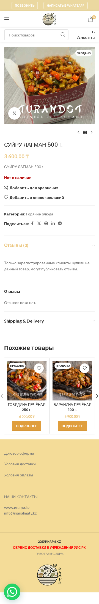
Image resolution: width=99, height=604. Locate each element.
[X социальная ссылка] (39, 223)
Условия (12, 475)
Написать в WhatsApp (65, 5)
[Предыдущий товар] (78, 132)
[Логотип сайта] (49, 19)
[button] (12, 592)
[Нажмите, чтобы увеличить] (14, 113)
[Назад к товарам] (85, 132)
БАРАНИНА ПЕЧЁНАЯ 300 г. (72, 407)
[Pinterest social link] (46, 223)
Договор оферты (19, 453)
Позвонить (25, 5)
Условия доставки (20, 463)
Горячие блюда (39, 214)
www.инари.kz (16, 507)
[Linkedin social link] (53, 223)
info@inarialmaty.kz (20, 513)
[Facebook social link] (32, 223)
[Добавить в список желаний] (39, 368)
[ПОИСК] (62, 34)
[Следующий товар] (91, 132)
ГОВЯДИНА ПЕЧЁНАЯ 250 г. (26, 407)
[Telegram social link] (60, 223)
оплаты (26, 475)
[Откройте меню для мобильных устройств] (6, 19)
